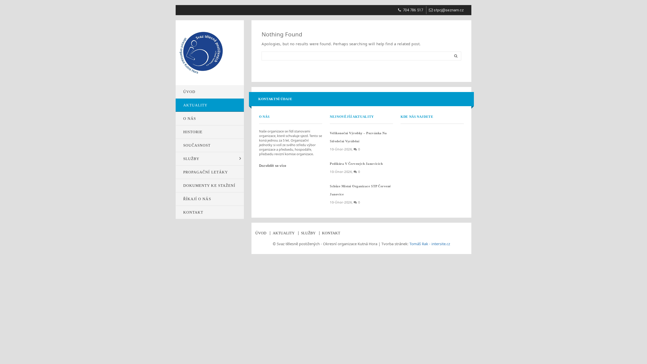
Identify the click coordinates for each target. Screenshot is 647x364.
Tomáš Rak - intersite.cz (429, 243)
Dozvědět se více (273, 166)
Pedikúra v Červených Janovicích (356, 164)
